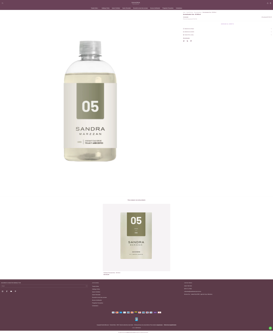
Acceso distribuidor (155, 8)
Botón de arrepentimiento (170, 324)
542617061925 (188, 286)
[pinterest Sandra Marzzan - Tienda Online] (15, 291)
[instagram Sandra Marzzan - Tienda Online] (2, 291)
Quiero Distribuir (116, 8)
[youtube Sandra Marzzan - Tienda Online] (11, 291)
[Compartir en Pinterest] (191, 41)
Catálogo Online (105, 8)
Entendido (152, 332)
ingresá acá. (160, 324)
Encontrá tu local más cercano (140, 8)
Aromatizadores (198, 12)
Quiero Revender (126, 8)
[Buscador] (2, 3)
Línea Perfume (189, 12)
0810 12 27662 (188, 288)
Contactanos (179, 8)
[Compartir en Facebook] (184, 41)
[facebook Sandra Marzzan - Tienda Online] (7, 291)
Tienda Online (94, 8)
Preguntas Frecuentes (167, 8)
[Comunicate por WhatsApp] (270, 328)
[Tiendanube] (136, 328)
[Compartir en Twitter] (187, 41)
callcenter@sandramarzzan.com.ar (192, 291)
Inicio (184, 12)
